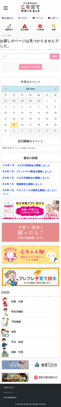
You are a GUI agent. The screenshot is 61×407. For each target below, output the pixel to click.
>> (55, 89)
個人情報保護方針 (10, 397)
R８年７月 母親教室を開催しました (22, 184)
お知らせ (8, 18)
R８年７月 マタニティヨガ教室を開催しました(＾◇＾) (30, 192)
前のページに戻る (31, 67)
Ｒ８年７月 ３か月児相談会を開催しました (26, 165)
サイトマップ (9, 392)
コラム (23, 18)
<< (6, 89)
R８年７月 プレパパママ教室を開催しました (27, 171)
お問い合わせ (9, 387)
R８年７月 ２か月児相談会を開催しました (26, 178)
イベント (39, 18)
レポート (54, 18)
